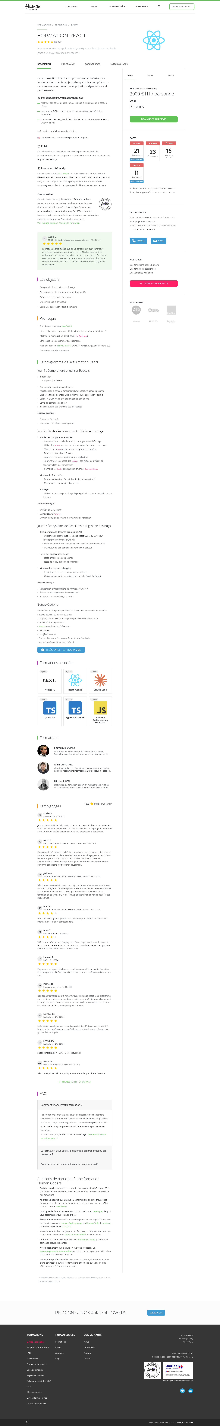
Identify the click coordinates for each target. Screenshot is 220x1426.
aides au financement (75, 1234)
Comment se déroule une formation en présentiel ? (69, 1164)
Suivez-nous (156, 1312)
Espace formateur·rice (36, 1403)
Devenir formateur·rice (37, 1397)
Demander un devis (153, 119)
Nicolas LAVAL (62, 781)
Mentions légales (34, 1392)
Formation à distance (36, 1364)
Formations (71, 6)
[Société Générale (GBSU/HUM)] (153, 321)
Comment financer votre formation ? (61, 1105)
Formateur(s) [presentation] (92, 64)
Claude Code (100, 689)
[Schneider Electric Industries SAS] (171, 321)
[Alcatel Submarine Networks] (153, 310)
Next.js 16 (50, 689)
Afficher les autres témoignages (75, 1082)
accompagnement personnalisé (56, 1251)
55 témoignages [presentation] (119, 64)
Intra (150, 75)
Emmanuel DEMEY (64, 747)
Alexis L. (52, 237)
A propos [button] (141, 6)
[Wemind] (136, 321)
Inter (130, 75)
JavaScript (67, 326)
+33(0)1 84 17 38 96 (185, 1422)
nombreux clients (86, 1239)
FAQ (29, 1353)
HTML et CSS (64, 345)
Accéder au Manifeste (153, 283)
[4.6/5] (45, 42)
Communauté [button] (116, 6)
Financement (33, 1358)
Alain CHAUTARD (63, 764)
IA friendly (63, 173)
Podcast (87, 1353)
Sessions (93, 6)
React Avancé (75, 689)
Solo (171, 75)
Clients (58, 1347)
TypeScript (49, 717)
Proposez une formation (38, 1347)
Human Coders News (71, 1223)
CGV (29, 1386)
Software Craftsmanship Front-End (100, 720)
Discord (67, 1226)
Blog (57, 1358)
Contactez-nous (182, 6)
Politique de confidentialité (39, 1381)
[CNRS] (136, 310)
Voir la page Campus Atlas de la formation (58, 222)
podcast (106, 1223)
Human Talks (92, 1223)
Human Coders (186, 1335)
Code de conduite (35, 1369)
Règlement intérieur (36, 1375)
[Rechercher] (159, 6)
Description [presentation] (44, 64)
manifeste (61, 1206)
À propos (59, 1353)
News (86, 1341)
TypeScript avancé (75, 717)
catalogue (98, 1211)
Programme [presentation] (68, 64)
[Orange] (171, 310)
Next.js (42, 626)
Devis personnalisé (35, 1341)
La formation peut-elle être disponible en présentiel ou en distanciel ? (73, 1152)
